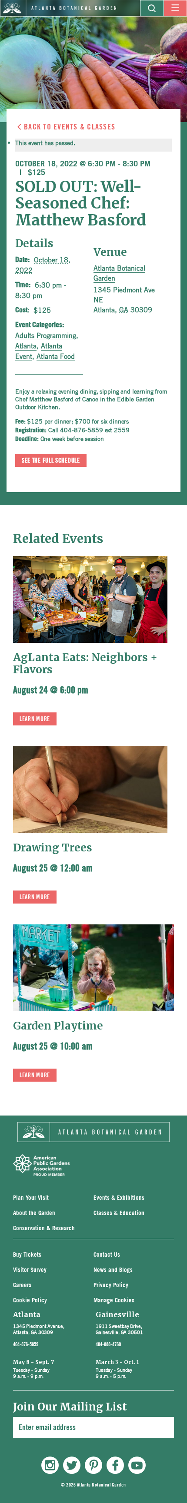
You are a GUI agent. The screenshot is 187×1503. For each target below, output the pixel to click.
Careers (22, 1285)
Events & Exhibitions (119, 1198)
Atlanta (26, 345)
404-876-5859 (25, 1344)
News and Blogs (113, 1270)
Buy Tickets (27, 1255)
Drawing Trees (52, 847)
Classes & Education (119, 1213)
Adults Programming (45, 335)
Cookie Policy (30, 1301)
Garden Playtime (58, 1026)
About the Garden (34, 1213)
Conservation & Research (44, 1229)
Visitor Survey (30, 1270)
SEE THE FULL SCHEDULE (51, 461)
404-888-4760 (108, 1344)
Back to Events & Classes (69, 127)
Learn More (35, 719)
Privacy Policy (111, 1285)
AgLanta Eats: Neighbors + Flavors (85, 663)
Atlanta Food (56, 356)
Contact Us (107, 1255)
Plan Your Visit (31, 1198)
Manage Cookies (114, 1301)
